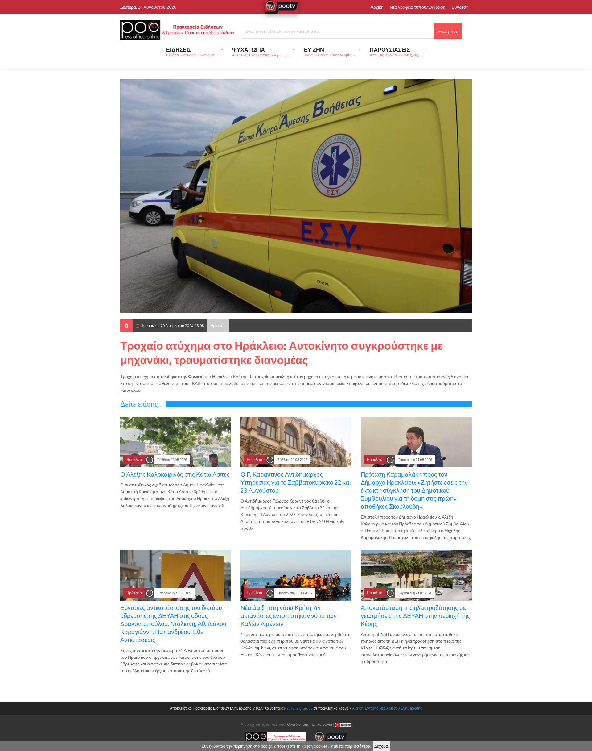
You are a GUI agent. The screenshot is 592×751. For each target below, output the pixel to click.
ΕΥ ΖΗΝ (330, 51)
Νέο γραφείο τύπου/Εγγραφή (418, 7)
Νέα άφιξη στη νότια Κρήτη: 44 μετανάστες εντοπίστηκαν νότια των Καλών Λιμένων (288, 615)
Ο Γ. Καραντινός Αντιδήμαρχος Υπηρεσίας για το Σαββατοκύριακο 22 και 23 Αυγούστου (295, 482)
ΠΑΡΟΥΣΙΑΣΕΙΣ (396, 51)
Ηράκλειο (218, 325)
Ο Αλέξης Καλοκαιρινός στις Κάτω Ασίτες (175, 474)
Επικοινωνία (322, 724)
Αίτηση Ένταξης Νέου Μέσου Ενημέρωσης (387, 708)
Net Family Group (298, 708)
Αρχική (377, 7)
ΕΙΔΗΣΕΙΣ (192, 51)
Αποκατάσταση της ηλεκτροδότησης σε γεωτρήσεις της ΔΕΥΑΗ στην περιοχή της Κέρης (415, 615)
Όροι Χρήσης (298, 724)
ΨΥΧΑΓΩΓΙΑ (261, 51)
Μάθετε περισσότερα (350, 746)
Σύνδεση (460, 7)
